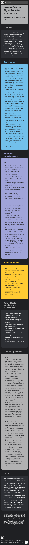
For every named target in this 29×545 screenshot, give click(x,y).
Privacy (11, 540)
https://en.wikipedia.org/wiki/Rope (13, 507)
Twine (6, 269)
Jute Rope (7, 283)
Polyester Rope (9, 291)
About (2, 540)
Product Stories (22, 540)
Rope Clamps (8, 324)
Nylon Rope (8, 274)
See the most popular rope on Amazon (14, 146)
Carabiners (8, 328)
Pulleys (7, 319)
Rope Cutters (8, 332)
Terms (6, 540)
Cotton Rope (8, 279)
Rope (6, 313)
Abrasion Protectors (10, 336)
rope (5, 19)
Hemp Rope (8, 287)
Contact (16, 540)
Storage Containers (10, 341)
